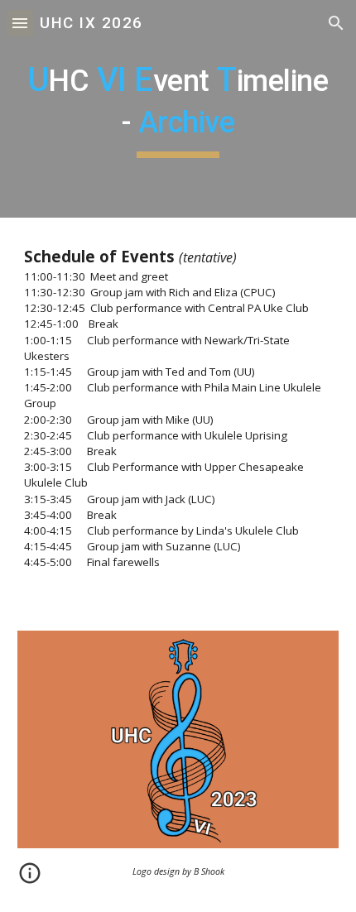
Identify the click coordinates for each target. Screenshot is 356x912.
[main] (178, 109)
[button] (20, 23)
